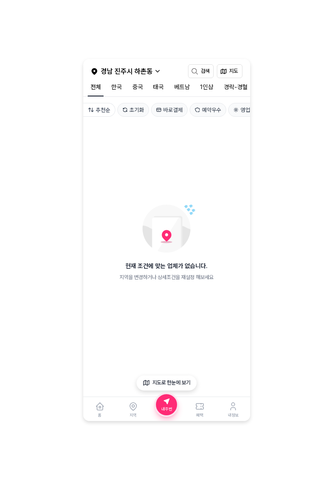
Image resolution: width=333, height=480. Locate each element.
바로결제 (173, 110)
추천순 (103, 110)
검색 (205, 71)
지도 (233, 71)
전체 (96, 87)
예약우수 (211, 110)
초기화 (137, 110)
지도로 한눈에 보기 (171, 383)
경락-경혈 (236, 87)
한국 (116, 87)
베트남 (182, 87)
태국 (158, 87)
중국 (137, 87)
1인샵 (206, 87)
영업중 (247, 110)
